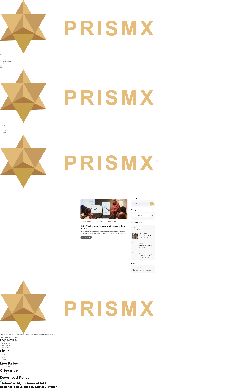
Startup (145, 270)
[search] (152, 203)
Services (4, 59)
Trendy (152, 270)
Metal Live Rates (6, 61)
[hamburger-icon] (0, 54)
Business (136, 267)
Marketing (136, 270)
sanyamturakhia (86, 221)
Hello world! (136, 229)
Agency (133, 267)
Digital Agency (142, 267)
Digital (139, 267)
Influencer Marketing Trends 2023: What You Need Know (145, 255)
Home (3, 56)
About (3, 58)
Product (143, 270)
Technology (149, 270)
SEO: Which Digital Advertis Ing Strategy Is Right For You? (145, 245)
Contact (4, 63)
